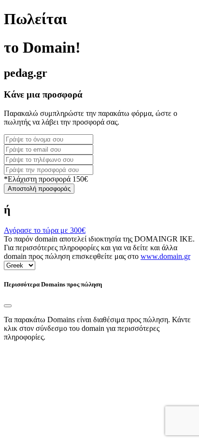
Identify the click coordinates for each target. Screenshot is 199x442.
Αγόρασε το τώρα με (44, 230)
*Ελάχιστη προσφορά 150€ (46, 179)
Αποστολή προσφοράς (39, 188)
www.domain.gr (165, 256)
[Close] (8, 305)
